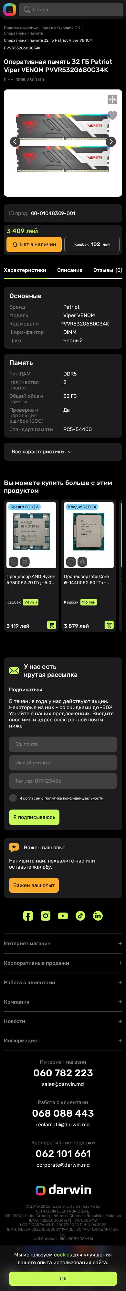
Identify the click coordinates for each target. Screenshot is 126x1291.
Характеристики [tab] (25, 270)
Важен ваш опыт (34, 885)
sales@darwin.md (63, 1084)
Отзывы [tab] (107, 270)
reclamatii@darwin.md (63, 1124)
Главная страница (21, 27)
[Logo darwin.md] (9, 9)
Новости (14, 1021)
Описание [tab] (69, 270)
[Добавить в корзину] (51, 625)
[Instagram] (45, 916)
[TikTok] (80, 916)
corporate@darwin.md (63, 1165)
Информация (20, 1041)
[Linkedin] (98, 916)
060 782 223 (63, 1073)
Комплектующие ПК (61, 27)
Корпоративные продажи (36, 963)
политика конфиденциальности (74, 798)
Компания (16, 1002)
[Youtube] (63, 916)
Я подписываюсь (34, 817)
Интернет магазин (27, 943)
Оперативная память (23, 33)
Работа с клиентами (29, 982)
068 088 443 (63, 1113)
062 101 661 (63, 1154)
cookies (63, 1255)
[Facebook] (28, 916)
